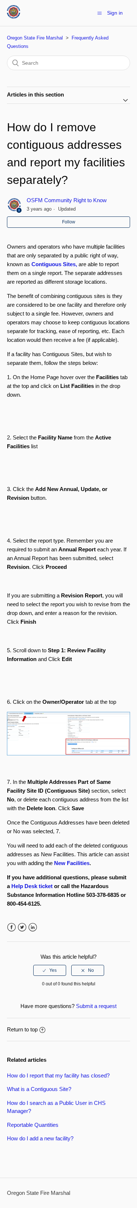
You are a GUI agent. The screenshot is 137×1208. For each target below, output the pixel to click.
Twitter (22, 927)
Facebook (11, 927)
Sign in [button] (115, 13)
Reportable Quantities (32, 1125)
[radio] (49, 970)
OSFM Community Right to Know (67, 200)
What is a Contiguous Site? (39, 1089)
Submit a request (96, 1006)
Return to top (22, 1029)
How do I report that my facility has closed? (58, 1075)
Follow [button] (68, 221)
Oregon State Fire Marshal (35, 38)
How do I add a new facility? (40, 1138)
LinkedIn (32, 927)
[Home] (13, 17)
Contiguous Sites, (54, 264)
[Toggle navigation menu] (99, 13)
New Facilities (72, 863)
